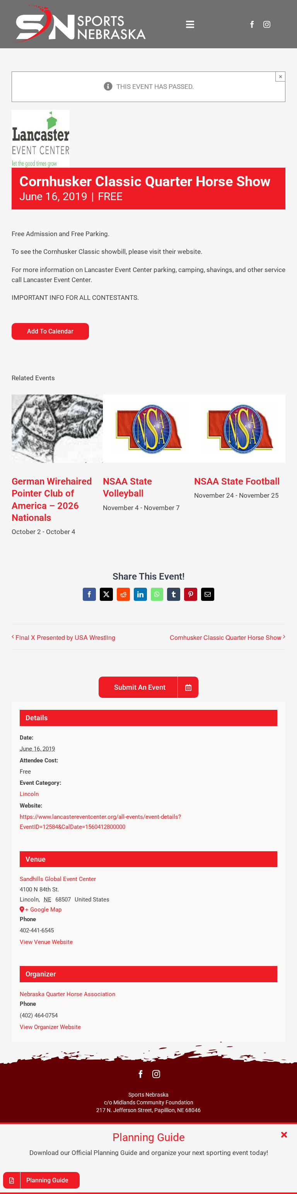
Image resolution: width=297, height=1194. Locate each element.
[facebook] (252, 24)
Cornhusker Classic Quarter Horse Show (226, 637)
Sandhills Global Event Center (58, 879)
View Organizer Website (50, 1027)
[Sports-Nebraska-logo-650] (79, 7)
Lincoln (29, 794)
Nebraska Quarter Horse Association (67, 994)
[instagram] (266, 24)
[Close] (284, 1135)
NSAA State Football (237, 481)
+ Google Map (43, 909)
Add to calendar (50, 331)
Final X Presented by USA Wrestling (65, 637)
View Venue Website (46, 942)
